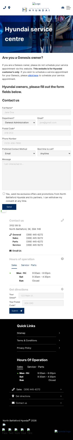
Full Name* (7, 108)
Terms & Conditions (27, 340)
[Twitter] (11, 431)
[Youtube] (23, 431)
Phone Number (9, 138)
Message (6, 159)
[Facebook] (4, 431)
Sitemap (21, 333)
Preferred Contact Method (14, 149)
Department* (8, 118)
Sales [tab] (14, 265)
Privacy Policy (24, 348)
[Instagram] (17, 431)
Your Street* (12, 296)
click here (33, 75)
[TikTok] (29, 431)
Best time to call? (46, 149)
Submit (15, 311)
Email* (41, 118)
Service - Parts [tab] (28, 265)
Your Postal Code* (14, 303)
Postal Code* (8, 128)
